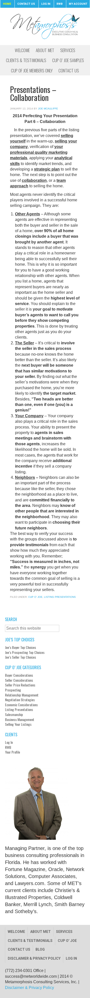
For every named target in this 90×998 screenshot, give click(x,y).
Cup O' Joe (35, 597)
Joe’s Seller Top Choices (20, 657)
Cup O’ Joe (67, 941)
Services (64, 932)
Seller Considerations (19, 680)
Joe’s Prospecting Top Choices (24, 652)
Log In (9, 742)
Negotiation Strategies (20, 699)
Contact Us (19, 949)
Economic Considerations (21, 704)
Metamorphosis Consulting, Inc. (45, 26)
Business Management (19, 719)
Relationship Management (21, 694)
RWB (8, 747)
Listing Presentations (60, 597)
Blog (40, 949)
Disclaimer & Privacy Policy (34, 958)
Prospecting (13, 689)
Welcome (16, 932)
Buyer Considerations (19, 675)
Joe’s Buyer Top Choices (20, 647)
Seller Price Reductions (20, 684)
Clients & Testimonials (30, 941)
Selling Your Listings (18, 724)
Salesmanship (14, 714)
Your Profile (12, 752)
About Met (40, 932)
